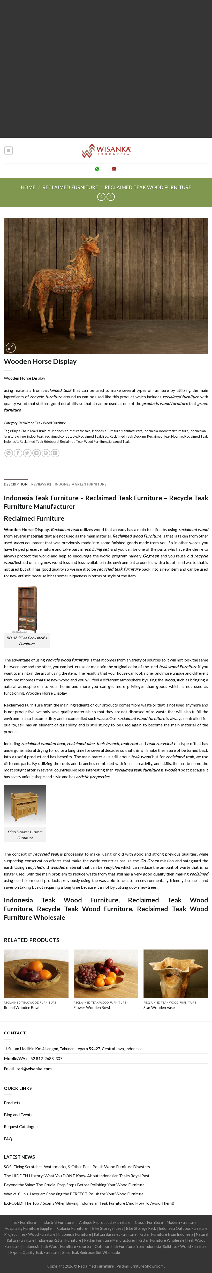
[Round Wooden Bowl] (36, 974)
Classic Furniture (149, 1222)
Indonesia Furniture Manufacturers (117, 431)
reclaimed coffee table (61, 436)
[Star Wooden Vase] (175, 974)
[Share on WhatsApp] (8, 453)
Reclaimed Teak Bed (93, 436)
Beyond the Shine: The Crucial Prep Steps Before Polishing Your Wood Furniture (74, 1184)
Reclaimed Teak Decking (128, 436)
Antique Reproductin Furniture (104, 1222)
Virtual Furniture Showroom (140, 1266)
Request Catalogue (20, 1126)
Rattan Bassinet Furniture (115, 1234)
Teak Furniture (24, 1222)
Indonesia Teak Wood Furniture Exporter (57, 1246)
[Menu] (8, 150)
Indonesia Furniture (75, 1234)
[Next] (208, 985)
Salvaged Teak (119, 441)
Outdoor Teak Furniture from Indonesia (128, 1246)
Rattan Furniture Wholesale (161, 1240)
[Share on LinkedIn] (55, 453)
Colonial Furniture (72, 1228)
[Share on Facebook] (18, 453)
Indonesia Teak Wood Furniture (61, 900)
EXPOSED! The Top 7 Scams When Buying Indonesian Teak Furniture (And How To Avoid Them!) (89, 1203)
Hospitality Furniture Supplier (29, 1228)
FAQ (8, 1138)
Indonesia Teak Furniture (41, 498)
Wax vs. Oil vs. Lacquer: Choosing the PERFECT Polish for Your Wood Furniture (73, 1193)
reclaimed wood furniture (141, 718)
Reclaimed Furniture (96, 1266)
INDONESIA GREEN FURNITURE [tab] (80, 484)
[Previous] (4, 985)
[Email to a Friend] (36, 453)
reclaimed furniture (181, 396)
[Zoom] (11, 348)
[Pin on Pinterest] (46, 453)
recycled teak (46, 853)
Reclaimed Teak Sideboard (39, 441)
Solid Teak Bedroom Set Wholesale (91, 1252)
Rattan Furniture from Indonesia (166, 1234)
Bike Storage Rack (141, 1228)
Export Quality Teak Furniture (34, 1252)
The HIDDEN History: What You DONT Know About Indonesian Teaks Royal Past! (77, 1175)
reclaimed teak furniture (137, 769)
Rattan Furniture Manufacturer (109, 1240)
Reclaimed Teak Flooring (165, 436)
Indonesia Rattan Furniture (58, 1240)
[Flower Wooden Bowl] (106, 974)
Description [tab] (16, 484)
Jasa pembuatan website (81, 1258)
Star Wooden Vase (159, 1007)
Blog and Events (18, 1114)
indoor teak (35, 436)
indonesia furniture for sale (71, 431)
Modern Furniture (181, 1222)
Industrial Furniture (57, 1222)
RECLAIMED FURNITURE (70, 187)
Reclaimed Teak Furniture (123, 498)
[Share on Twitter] (27, 453)
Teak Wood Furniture (37, 1234)
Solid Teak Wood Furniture (185, 1246)
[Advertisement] (106, 69)
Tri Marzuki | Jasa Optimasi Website (131, 1258)
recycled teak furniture (118, 568)
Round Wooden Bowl (21, 1007)
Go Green (149, 860)
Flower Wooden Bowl (92, 1007)
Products (12, 1102)
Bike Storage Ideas (107, 1228)
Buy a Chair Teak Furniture (31, 431)
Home (28, 187)
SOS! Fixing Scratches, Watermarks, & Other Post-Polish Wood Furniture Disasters (77, 1166)
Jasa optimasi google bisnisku (145, 1252)
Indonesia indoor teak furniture (165, 431)
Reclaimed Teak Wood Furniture (148, 187)
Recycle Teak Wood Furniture (84, 909)
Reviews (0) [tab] (41, 484)
